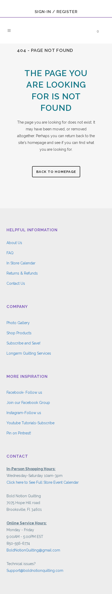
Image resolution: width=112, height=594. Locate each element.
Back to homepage (56, 172)
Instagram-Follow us (24, 413)
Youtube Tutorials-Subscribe (30, 423)
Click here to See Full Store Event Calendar (43, 482)
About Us (14, 243)
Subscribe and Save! (23, 343)
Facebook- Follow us (24, 392)
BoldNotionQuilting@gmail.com (33, 550)
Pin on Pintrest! (19, 433)
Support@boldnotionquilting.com (35, 570)
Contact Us (16, 283)
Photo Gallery (18, 323)
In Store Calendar (21, 263)
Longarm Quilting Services (29, 353)
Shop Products (19, 333)
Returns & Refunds (22, 273)
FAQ (10, 253)
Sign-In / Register (56, 11)
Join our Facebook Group (28, 403)
